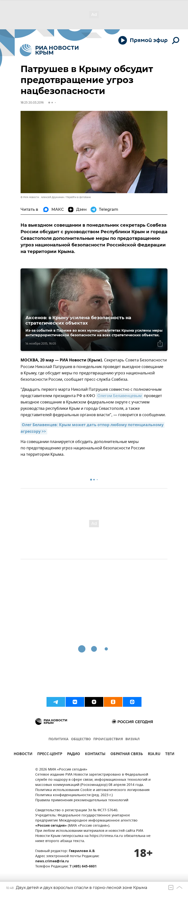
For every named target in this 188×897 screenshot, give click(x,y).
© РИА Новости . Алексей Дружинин (42, 197)
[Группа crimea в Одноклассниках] (113, 702)
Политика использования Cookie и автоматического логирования (92, 790)
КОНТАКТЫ (95, 754)
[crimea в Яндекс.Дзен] (94, 702)
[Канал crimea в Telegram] (56, 702)
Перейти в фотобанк (78, 197)
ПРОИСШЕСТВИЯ (108, 739)
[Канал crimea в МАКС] (132, 702)
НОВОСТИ (23, 754)
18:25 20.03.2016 (32, 102)
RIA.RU (154, 754)
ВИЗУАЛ (132, 739)
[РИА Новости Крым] (49, 50)
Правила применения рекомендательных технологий (81, 800)
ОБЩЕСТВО (81, 739)
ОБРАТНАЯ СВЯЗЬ (126, 754)
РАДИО (73, 754)
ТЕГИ (169, 754)
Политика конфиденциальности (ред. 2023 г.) (74, 795)
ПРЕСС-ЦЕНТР (49, 754)
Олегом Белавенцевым (119, 396)
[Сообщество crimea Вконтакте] (75, 702)
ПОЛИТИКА (58, 739)
